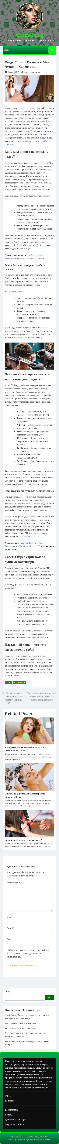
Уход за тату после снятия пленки (20, 1028)
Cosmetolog (29, 35)
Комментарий (14, 882)
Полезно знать (19, 682)
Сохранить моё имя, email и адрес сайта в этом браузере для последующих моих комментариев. (28, 953)
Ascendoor (22, 1139)
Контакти (9, 1100)
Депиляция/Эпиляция (15, 1119)
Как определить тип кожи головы (20, 1023)
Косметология (11, 1109)
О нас (7, 1095)
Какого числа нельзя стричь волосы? (23, 840)
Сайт (9, 939)
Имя (9, 917)
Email (10, 928)
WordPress (45, 1139)
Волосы (8, 682)
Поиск (8, 991)
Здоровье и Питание (14, 1124)
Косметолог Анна (32, 72)
